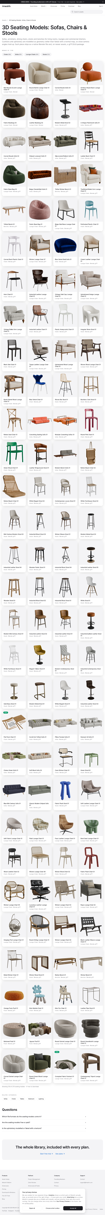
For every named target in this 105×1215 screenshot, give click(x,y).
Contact (56, 1182)
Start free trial (45, 1154)
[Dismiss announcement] (103, 2)
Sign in (101, 6)
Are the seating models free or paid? (44, 1122)
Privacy (56, 1186)
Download (71, 6)
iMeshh (43, 6)
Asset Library (33, 6)
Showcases (53, 6)
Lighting (41, 1099)
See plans (59, 1154)
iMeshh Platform (6, 1182)
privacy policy (29, 1203)
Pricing (63, 6)
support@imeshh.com (86, 1182)
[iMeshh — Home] (6, 6)
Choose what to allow (52, 1208)
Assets (4, 20)
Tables (22, 1099)
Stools (46, 54)
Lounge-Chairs (32, 54)
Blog (79, 6)
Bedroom (31, 1099)
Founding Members (59, 1179)
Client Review (32, 1182)
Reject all (32, 1208)
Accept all (73, 1208)
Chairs (7, 54)
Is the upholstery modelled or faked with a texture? (44, 1128)
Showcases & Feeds (34, 1186)
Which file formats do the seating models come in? (44, 1116)
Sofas (18, 54)
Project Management (34, 1179)
